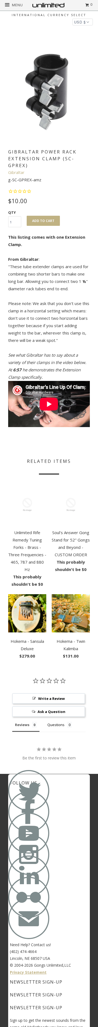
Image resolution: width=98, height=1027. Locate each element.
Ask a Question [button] (51, 711)
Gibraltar (16, 172)
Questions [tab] (56, 724)
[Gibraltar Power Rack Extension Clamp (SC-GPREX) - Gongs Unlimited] (49, 92)
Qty (12, 212)
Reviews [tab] (22, 724)
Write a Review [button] (51, 698)
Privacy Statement (28, 972)
